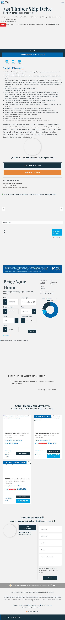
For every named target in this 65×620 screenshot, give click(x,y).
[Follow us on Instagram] (51, 585)
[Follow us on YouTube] (54, 585)
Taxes (5, 325)
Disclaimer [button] (6, 335)
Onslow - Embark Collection (39, 453)
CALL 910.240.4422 (27, 527)
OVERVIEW (32, 51)
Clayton (10, 498)
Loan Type (24, 298)
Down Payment (8, 307)
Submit (50, 578)
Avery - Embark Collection (8, 453)
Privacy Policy (23, 605)
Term (5, 316)
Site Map (15, 605)
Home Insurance (26, 316)
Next (61, 209)
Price (5, 298)
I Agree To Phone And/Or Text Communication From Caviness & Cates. (48, 570)
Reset (33, 331)
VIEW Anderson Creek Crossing (32, 55)
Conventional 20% (29, 302)
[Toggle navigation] (62, 2)
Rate (22, 307)
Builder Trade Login (46, 605)
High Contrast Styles (32, 607)
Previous (3, 209)
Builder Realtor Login (34, 605)
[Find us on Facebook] (49, 585)
